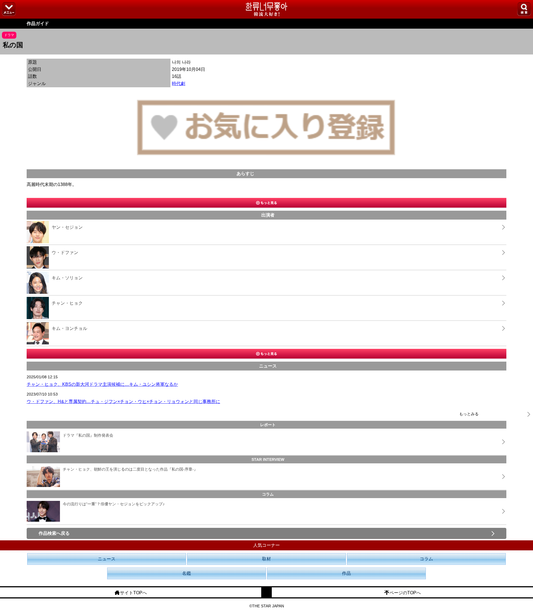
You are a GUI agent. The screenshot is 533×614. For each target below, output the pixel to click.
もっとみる (469, 414)
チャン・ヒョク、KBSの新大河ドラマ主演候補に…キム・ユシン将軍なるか (102, 384)
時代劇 (178, 83)
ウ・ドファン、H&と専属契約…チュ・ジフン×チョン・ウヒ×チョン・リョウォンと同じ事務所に (123, 401)
